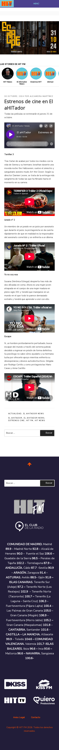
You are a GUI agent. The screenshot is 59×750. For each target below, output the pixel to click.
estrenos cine (16, 420)
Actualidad (15, 414)
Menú (36, 3)
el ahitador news (34, 418)
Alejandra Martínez (41, 96)
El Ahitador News (33, 414)
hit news (40, 420)
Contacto (35, 717)
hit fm (29, 420)
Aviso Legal (19, 717)
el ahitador (15, 418)
